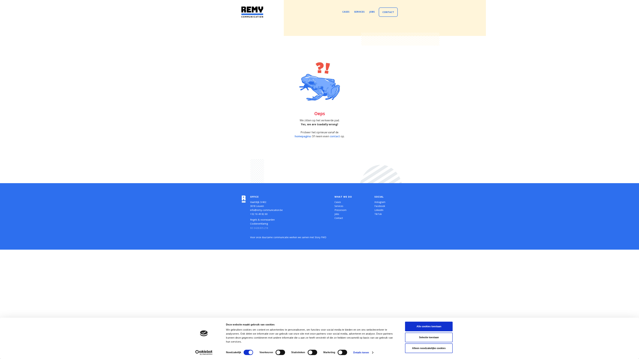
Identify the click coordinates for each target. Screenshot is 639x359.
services (359, 11)
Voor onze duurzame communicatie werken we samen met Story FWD (288, 237)
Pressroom (340, 210)
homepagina (303, 136)
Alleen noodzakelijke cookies (429, 348)
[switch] (280, 352)
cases (345, 11)
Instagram (379, 202)
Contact (388, 12)
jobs (372, 11)
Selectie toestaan (429, 337)
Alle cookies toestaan (429, 326)
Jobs (336, 214)
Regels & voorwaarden (262, 219)
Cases (337, 202)
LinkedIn (378, 210)
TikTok (378, 214)
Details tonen (361, 352)
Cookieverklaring (259, 223)
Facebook (379, 206)
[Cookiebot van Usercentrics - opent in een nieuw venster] (203, 352)
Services (338, 206)
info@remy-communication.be (266, 210)
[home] (252, 12)
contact (335, 136)
